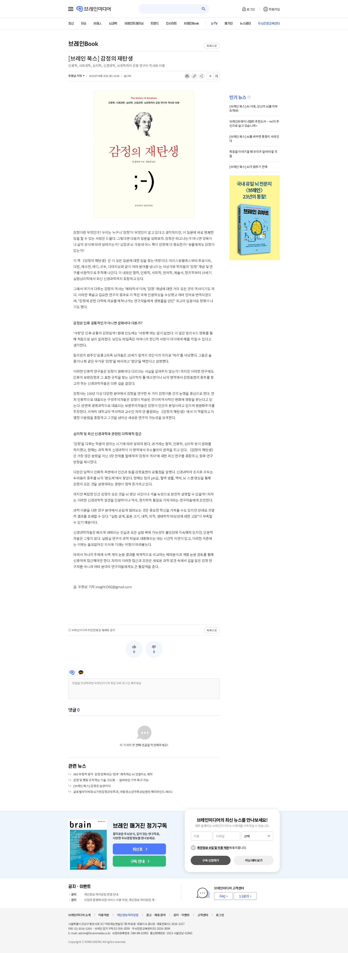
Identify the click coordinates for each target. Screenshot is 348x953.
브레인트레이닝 (134, 23)
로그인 (251, 9)
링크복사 (194, 76)
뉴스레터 (245, 23)
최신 (71, 23)
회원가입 (274, 9)
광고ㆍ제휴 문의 (156, 915)
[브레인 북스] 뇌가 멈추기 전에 (248, 167)
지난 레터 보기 (253, 860)
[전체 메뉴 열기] (70, 9)
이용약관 (103, 915)
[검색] (204, 9)
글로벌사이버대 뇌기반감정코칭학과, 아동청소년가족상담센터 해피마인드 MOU (123, 792)
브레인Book (191, 23)
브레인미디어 (72, 672)
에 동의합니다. (221, 847)
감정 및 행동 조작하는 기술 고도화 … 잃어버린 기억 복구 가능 (111, 780)
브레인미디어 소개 (79, 915)
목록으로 (212, 46)
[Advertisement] (144, 607)
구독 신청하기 (210, 860)
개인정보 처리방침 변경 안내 (94, 894)
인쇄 (187, 76)
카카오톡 (81, 672)
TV (216, 23)
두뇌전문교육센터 (269, 23)
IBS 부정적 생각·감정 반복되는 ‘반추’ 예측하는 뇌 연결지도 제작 (112, 774)
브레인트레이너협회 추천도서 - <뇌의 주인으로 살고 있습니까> (254, 123)
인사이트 (171, 23)
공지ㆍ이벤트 (181, 915)
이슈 (83, 23)
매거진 (229, 23)
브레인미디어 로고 (93, 9)
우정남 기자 (75, 76)
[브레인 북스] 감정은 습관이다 (92, 786)
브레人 (97, 23)
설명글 (249, 97)
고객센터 (202, 915)
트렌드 (155, 23)
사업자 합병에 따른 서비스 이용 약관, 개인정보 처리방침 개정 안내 (115, 900)
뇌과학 (113, 23)
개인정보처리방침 (128, 915)
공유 (201, 76)
